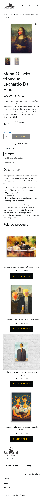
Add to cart (21, 136)
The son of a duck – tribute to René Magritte (21, 373)
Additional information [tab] (14, 158)
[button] (36, 24)
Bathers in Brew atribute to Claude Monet (21, 267)
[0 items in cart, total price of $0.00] (37, 6)
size (5, 124)
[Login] (30, 6)
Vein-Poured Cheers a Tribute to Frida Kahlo (22, 428)
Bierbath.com (14, 465)
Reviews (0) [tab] (9, 162)
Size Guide (7, 132)
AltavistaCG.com (19, 495)
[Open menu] (22, 6)
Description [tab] (9, 153)
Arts (10, 15)
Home (5, 15)
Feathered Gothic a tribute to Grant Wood (21, 319)
